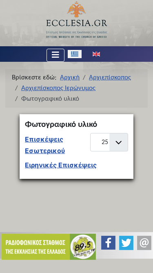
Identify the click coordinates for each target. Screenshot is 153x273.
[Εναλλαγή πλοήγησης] (55, 55)
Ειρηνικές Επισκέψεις (61, 165)
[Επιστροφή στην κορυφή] (140, 260)
